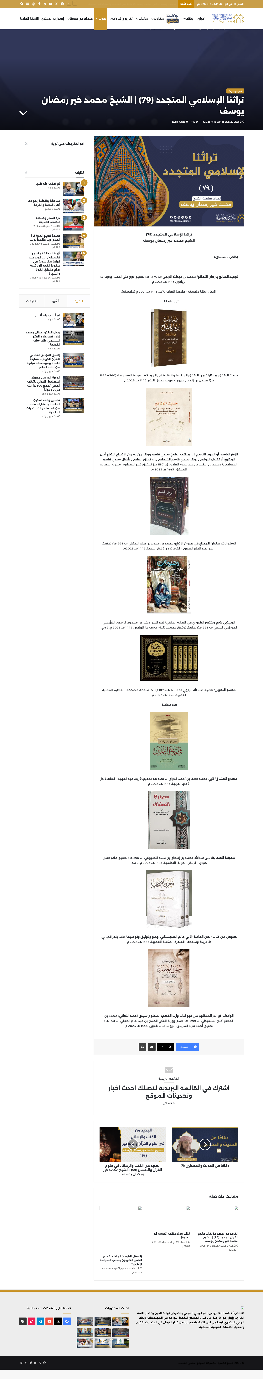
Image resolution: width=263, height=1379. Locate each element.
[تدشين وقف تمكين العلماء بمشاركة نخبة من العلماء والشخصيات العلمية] (73, 405)
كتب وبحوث (235, 91)
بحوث (102, 18)
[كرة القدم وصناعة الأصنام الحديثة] (73, 223)
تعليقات (32, 301)
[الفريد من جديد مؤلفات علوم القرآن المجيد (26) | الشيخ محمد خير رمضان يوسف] (217, 1218)
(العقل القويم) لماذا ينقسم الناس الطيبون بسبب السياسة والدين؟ (121, 1260)
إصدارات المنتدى (52, 18)
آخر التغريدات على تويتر (67, 144)
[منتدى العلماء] (228, 19)
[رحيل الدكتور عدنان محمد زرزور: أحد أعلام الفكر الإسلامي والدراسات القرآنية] (73, 338)
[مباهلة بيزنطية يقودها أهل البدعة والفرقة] (73, 206)
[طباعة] (142, 1047)
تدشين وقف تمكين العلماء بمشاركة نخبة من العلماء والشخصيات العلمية (132, 3)
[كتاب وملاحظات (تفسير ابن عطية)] (169, 1218)
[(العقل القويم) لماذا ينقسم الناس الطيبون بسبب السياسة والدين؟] (121, 1229)
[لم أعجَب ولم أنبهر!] (73, 189)
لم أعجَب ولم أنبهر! (47, 183)
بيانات (189, 18)
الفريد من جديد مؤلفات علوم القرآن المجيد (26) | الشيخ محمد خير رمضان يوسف (218, 1237)
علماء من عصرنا (81, 18)
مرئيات (143, 18)
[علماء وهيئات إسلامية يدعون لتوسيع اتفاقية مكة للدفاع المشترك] (85, 1332)
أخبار (202, 18)
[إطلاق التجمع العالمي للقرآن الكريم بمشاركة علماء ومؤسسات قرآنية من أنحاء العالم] (73, 360)
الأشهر (56, 301)
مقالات (159, 18)
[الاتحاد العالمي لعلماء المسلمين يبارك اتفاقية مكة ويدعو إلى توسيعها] (120, 1343)
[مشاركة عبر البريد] (152, 1047)
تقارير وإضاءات (122, 18)
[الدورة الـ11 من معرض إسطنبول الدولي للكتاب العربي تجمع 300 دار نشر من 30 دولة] (73, 383)
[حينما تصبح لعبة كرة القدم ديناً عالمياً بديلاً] (73, 241)
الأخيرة (79, 301)
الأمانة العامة (29, 18)
